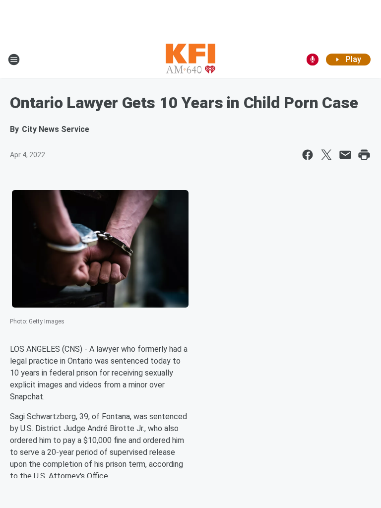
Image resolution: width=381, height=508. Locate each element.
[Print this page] (364, 155)
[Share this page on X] (326, 155)
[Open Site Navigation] (14, 59)
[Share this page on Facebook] (308, 155)
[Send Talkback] (312, 59)
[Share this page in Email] (345, 155)
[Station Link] (190, 59)
